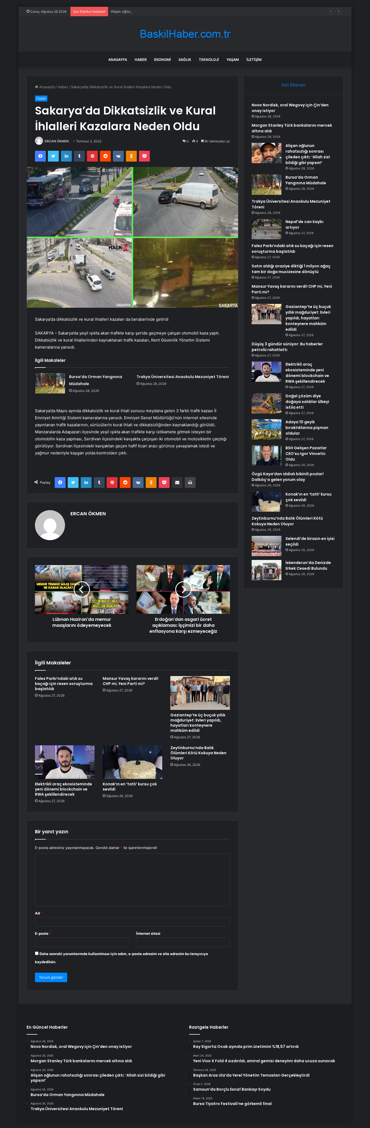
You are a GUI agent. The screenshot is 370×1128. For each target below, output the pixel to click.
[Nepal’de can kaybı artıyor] (266, 229)
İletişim (254, 59)
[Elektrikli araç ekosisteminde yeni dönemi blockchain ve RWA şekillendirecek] (65, 762)
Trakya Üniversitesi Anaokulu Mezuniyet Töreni (183, 376)
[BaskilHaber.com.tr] (185, 34)
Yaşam (232, 59)
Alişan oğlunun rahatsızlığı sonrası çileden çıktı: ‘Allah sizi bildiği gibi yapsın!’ (174, 11)
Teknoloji (209, 59)
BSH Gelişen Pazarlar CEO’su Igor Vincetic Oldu (306, 453)
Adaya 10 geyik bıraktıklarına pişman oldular (306, 427)
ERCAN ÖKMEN (57, 141)
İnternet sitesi (148, 933)
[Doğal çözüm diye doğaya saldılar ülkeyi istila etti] (266, 403)
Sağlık (184, 59)
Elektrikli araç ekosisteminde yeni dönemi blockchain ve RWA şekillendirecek (63, 789)
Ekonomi (162, 59)
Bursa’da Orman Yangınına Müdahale (305, 180)
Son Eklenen (293, 84)
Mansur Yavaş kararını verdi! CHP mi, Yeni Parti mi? (130, 681)
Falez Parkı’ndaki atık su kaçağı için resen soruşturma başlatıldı (64, 683)
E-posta (43, 933)
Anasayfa (117, 59)
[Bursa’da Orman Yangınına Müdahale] (50, 383)
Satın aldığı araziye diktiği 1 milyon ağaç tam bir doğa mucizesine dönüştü (291, 268)
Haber (141, 59)
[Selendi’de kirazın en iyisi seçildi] (266, 546)
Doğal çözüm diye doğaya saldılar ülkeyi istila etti (307, 401)
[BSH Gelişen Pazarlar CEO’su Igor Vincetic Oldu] (266, 455)
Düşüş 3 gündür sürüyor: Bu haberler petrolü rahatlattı (287, 346)
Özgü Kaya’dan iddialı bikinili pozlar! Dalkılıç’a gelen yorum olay (288, 476)
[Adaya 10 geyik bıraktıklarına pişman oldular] (266, 429)
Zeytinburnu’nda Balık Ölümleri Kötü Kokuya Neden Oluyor (198, 753)
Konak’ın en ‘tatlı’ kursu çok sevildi (130, 786)
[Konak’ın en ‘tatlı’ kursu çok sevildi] (132, 762)
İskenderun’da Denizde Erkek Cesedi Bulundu (308, 565)
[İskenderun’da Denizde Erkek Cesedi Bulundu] (266, 570)
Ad (39, 913)
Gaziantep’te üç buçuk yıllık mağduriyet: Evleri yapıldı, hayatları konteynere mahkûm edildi (197, 722)
